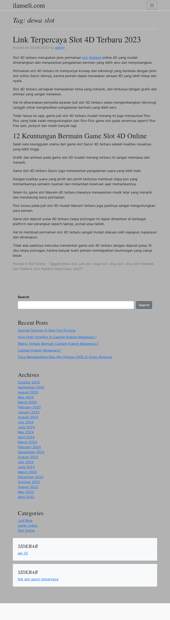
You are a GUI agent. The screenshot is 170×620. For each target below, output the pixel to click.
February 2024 (29, 447)
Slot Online (37, 264)
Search (23, 297)
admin (59, 47)
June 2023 (26, 467)
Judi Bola (25, 520)
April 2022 (26, 497)
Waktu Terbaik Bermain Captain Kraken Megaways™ (58, 344)
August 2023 (28, 457)
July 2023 (26, 462)
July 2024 (26, 422)
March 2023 (27, 472)
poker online (27, 525)
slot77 (78, 269)
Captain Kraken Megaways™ (40, 350)
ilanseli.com (29, 5)
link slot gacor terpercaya (38, 579)
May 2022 (26, 492)
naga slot (100, 264)
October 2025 (29, 382)
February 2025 (29, 407)
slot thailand (91, 57)
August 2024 (28, 417)
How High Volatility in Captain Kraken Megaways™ (57, 337)
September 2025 (31, 387)
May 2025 (26, 397)
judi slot (85, 264)
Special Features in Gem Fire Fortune (46, 330)
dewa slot (69, 264)
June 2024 (26, 427)
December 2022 (30, 477)
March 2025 (27, 402)
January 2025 (29, 412)
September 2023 (31, 452)
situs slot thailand (139, 264)
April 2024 (26, 437)
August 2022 (28, 487)
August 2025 (28, 392)
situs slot (117, 264)
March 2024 (27, 442)
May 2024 (26, 432)
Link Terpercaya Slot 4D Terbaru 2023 (77, 39)
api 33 (23, 553)
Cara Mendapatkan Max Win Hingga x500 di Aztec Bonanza (65, 357)
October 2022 (29, 482)
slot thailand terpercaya (52, 269)
